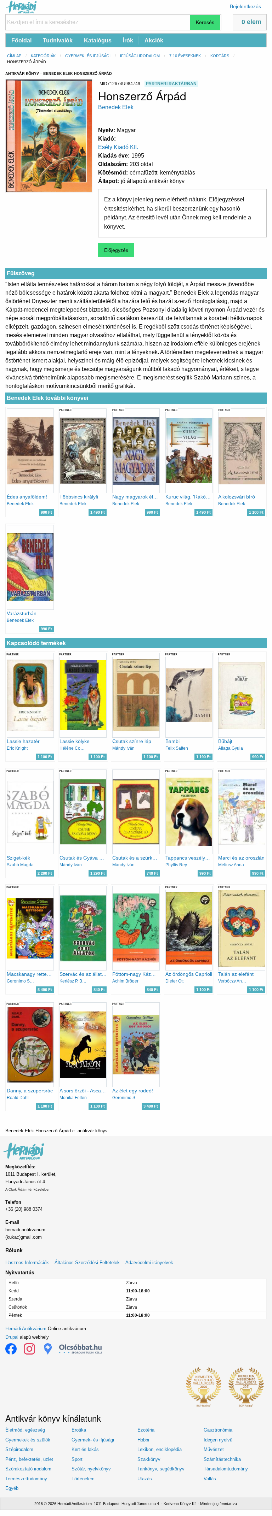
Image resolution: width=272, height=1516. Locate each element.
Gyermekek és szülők (27, 1440)
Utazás (144, 1478)
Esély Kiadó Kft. (118, 147)
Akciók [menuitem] (153, 40)
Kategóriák (43, 56)
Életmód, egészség (25, 1430)
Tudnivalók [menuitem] (58, 40)
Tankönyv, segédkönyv (161, 1468)
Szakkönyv (148, 1459)
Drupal (11, 1337)
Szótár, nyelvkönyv (91, 1468)
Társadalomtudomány (226, 1468)
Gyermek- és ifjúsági (87, 56)
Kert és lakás (85, 1449)
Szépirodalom (19, 1449)
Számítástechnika (222, 1459)
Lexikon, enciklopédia (159, 1449)
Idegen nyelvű (218, 1440)
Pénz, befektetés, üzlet (29, 1459)
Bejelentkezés (245, 6)
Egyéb (11, 1488)
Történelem (83, 1478)
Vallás (210, 1478)
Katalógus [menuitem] (98, 40)
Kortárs (219, 56)
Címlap (14, 56)
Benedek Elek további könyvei (47, 398)
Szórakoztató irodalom (28, 1468)
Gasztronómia (218, 1430)
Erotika (79, 1430)
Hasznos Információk (27, 1262)
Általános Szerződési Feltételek (87, 1262)
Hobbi (143, 1440)
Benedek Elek (116, 107)
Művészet (214, 1449)
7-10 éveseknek (185, 56)
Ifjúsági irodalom (140, 56)
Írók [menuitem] (128, 40)
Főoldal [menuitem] (21, 40)
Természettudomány (26, 1478)
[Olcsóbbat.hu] (80, 1349)
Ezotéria (145, 1430)
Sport (77, 1459)
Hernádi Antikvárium (25, 1328)
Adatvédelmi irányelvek (149, 1262)
